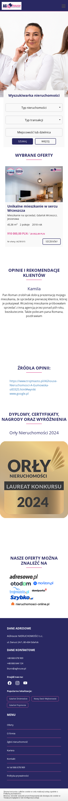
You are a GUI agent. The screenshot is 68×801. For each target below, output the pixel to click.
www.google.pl (19, 394)
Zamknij (34, 794)
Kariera (10, 750)
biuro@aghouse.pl (16, 668)
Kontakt (11, 758)
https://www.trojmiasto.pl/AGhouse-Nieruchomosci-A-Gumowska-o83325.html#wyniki (33, 385)
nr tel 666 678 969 (16, 767)
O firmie (11, 733)
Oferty (10, 724)
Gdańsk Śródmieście (18, 698)
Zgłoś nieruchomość (17, 741)
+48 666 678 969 (15, 658)
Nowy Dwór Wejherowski (45, 698)
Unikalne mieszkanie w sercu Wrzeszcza (32, 208)
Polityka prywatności (18, 775)
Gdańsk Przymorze (17, 705)
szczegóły (52, 241)
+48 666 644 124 (15, 663)
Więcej (45, 141)
